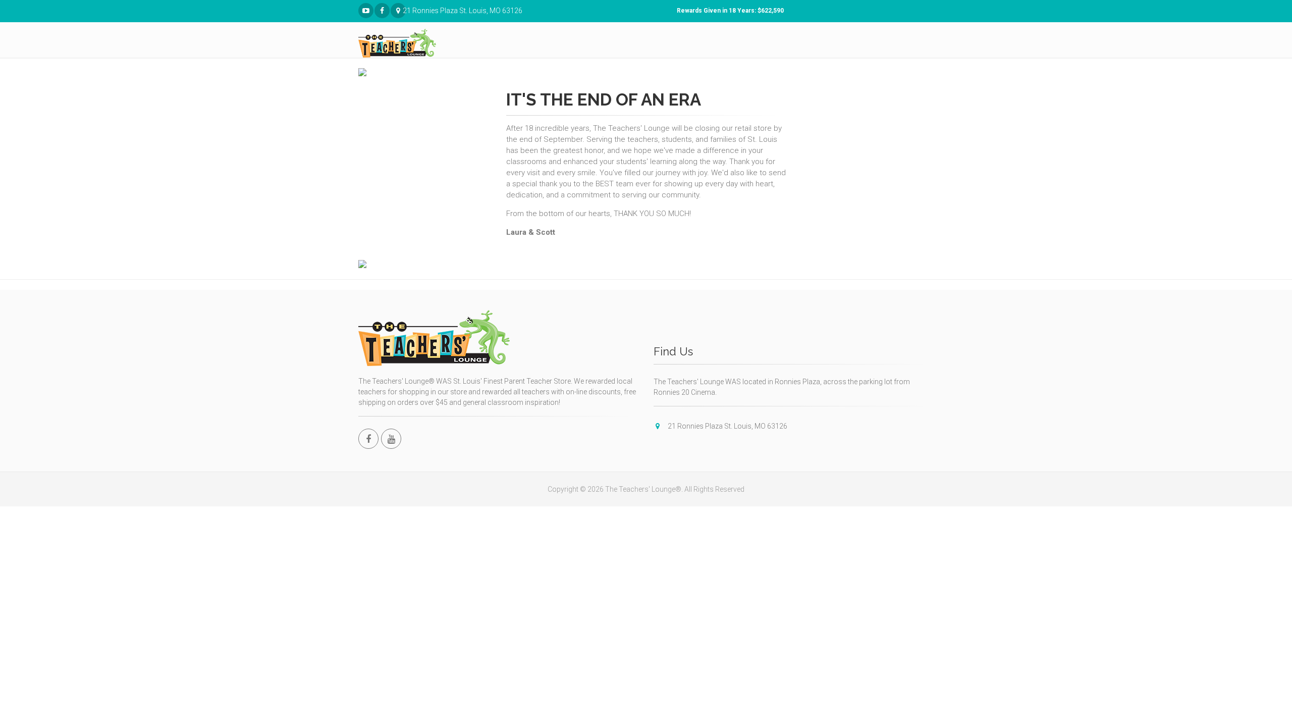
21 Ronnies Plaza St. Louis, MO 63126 (404, 11)
